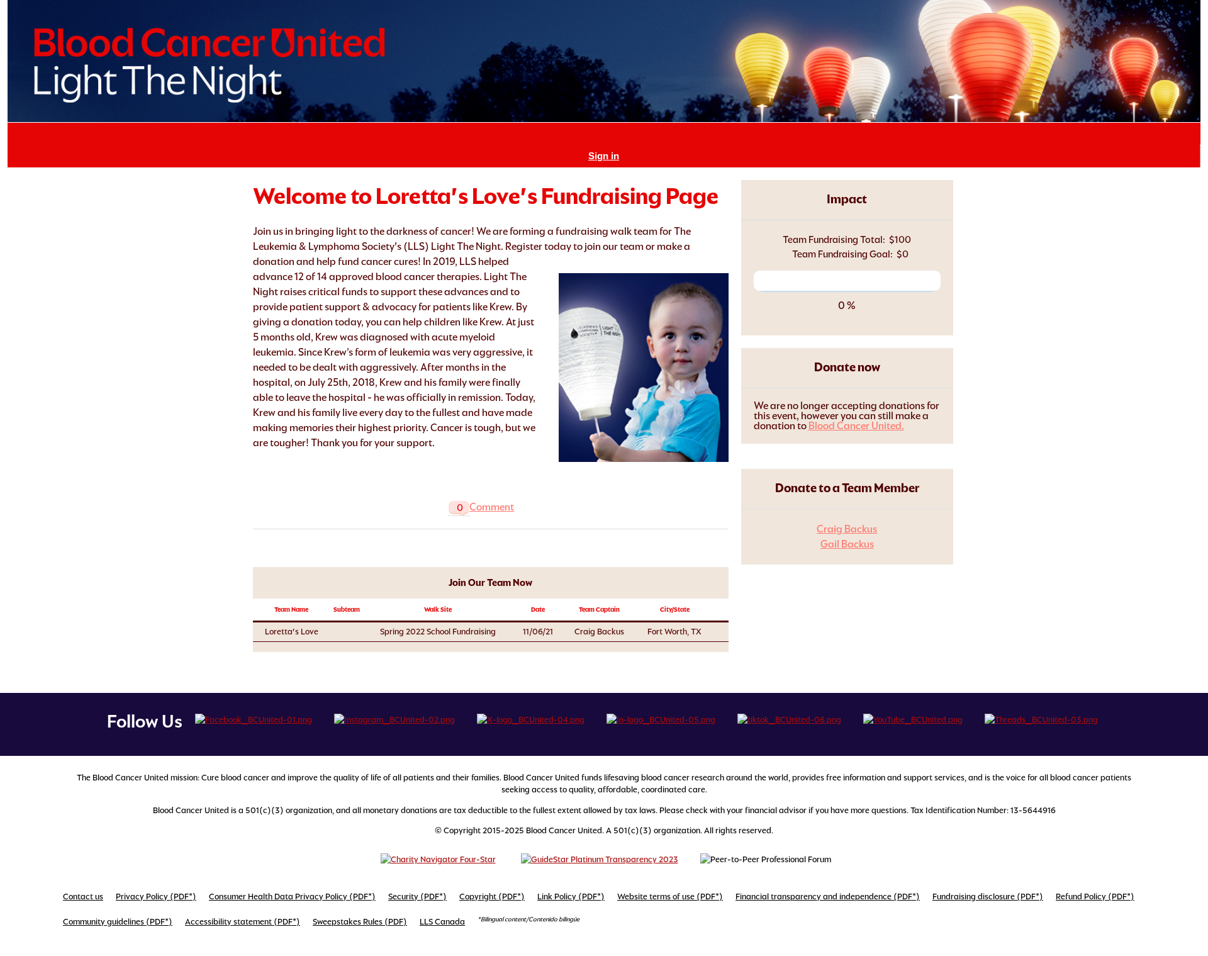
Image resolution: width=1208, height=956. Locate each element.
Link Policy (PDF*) (571, 896)
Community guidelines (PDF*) (117, 921)
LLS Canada (442, 921)
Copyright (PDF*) (492, 896)
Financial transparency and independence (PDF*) (827, 896)
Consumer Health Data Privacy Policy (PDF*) (292, 896)
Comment (491, 507)
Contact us (83, 896)
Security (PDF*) (417, 896)
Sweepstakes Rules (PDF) (360, 921)
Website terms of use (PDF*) (670, 896)
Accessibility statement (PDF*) (242, 921)
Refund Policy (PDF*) (1095, 896)
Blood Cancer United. (856, 425)
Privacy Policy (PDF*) (156, 896)
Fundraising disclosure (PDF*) (987, 896)
